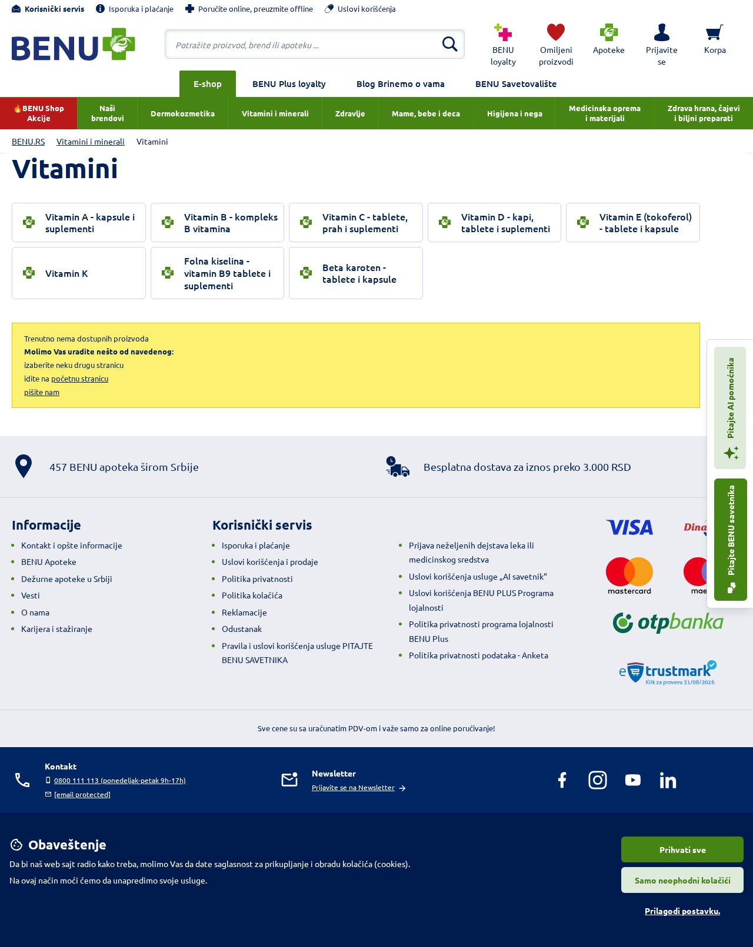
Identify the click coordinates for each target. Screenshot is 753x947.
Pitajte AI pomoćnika (730, 398)
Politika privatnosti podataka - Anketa (478, 655)
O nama (35, 612)
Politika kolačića (252, 595)
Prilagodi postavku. (682, 910)
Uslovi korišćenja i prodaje (270, 561)
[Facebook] (562, 780)
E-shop (208, 83)
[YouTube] (633, 780)
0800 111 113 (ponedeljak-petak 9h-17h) (120, 780)
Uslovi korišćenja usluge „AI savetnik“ (478, 576)
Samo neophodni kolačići (683, 880)
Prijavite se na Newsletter (353, 787)
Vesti (30, 595)
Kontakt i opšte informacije (71, 545)
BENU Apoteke (48, 561)
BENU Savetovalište (516, 83)
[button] (661, 44)
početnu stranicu (79, 378)
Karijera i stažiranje (56, 628)
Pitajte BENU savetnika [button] (730, 531)
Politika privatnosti (257, 578)
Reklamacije (244, 612)
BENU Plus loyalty (289, 83)
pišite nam (41, 392)
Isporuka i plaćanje (256, 545)
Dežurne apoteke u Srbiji (66, 578)
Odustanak (242, 628)
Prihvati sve (682, 849)
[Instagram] (597, 780)
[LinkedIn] (668, 780)
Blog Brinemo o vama (400, 83)
